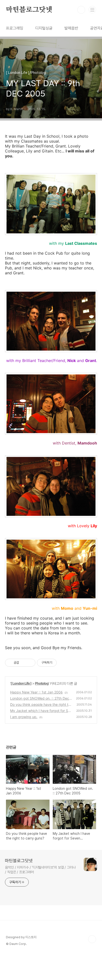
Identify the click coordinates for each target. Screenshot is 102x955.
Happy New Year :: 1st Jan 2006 (36, 692)
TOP (92, 939)
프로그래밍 (14, 28)
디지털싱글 (43, 28)
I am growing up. (23, 717)
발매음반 (71, 28)
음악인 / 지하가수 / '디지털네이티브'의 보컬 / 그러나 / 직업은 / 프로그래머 (40, 869)
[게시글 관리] (30, 662)
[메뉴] (92, 9)
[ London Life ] (21, 683)
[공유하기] (24, 662)
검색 (81, 10)
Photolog (42, 683)
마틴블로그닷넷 (29, 9)
